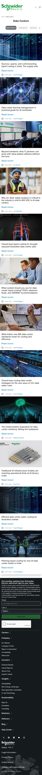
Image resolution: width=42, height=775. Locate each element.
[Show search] (36, 7)
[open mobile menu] (40, 7)
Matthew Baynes (19, 438)
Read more (6, 70)
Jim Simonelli (18, 211)
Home (2, 16)
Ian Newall (17, 165)
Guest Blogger (18, 75)
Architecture (23, 28)
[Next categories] (39, 28)
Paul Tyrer (17, 484)
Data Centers (11, 28)
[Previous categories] (2, 28)
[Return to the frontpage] (11, 7)
